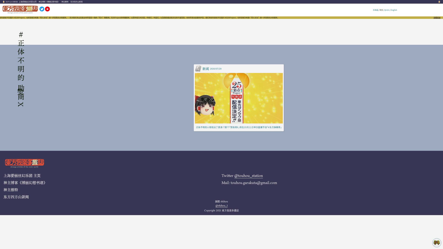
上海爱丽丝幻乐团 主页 (28, 1)
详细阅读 (436, 18)
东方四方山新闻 (76, 1)
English (394, 10)
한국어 (387, 10)
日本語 (375, 10)
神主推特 (64, 1)
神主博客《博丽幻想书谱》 (49, 1)
